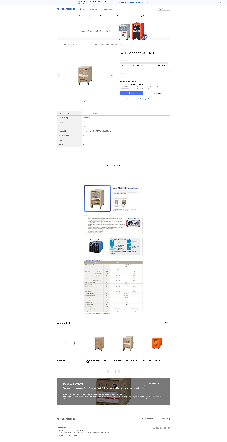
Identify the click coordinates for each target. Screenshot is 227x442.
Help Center (143, 16)
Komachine (132, 16)
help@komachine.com (136, 2)
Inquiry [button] (133, 93)
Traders (74, 16)
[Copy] (147, 2)
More (166, 322)
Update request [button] (143, 99)
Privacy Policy (165, 419)
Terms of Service (148, 419)
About (134, 419)
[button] (222, 427)
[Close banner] (221, 2)
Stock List (83, 16)
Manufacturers (62, 16)
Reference (121, 16)
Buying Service (109, 16)
